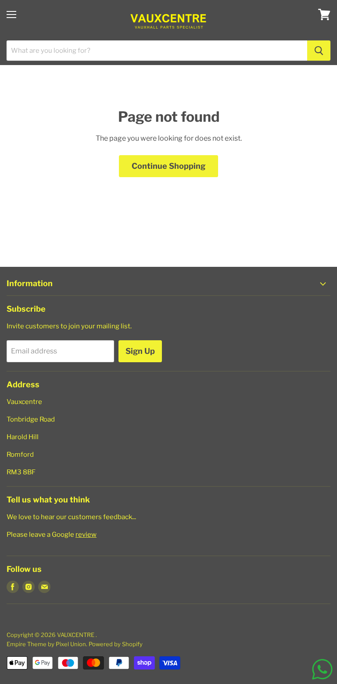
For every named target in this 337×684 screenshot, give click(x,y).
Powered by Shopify (116, 644)
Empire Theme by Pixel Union (46, 644)
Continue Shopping (168, 166)
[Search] (318, 50)
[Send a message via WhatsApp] (322, 669)
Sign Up (140, 351)
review (86, 534)
